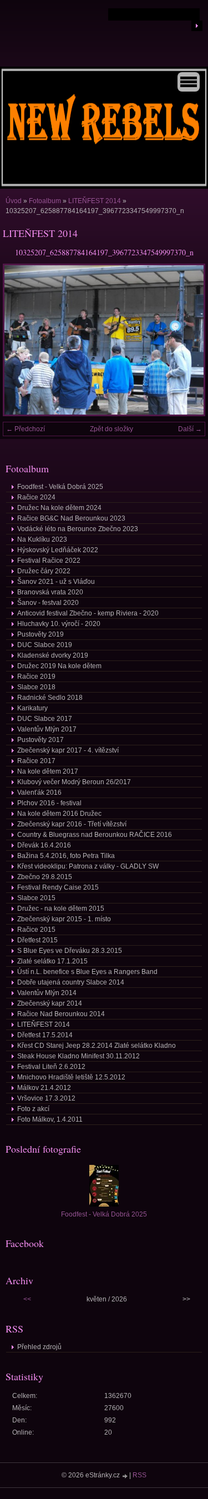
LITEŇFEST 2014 (94, 201)
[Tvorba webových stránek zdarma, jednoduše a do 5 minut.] (125, 1475)
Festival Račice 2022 (48, 560)
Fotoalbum (45, 201)
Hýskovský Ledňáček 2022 (57, 550)
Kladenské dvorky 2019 (52, 655)
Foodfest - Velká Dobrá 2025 (60, 487)
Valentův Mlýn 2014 (47, 993)
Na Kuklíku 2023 (42, 539)
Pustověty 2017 (40, 740)
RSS (139, 1475)
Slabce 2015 (36, 898)
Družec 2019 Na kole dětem (59, 666)
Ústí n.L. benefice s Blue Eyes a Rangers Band (87, 972)
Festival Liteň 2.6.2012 (51, 1067)
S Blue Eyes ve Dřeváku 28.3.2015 (69, 951)
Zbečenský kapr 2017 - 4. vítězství (68, 750)
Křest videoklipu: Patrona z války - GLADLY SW (88, 866)
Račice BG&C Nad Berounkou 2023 (71, 518)
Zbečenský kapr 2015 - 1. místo (64, 919)
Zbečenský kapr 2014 (49, 1003)
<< (27, 1299)
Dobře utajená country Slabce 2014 (70, 982)
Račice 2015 (36, 929)
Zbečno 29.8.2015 (44, 877)
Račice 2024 (36, 497)
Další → (190, 429)
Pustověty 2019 (40, 634)
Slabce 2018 (36, 687)
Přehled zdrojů (39, 1347)
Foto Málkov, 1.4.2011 (50, 1119)
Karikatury (32, 708)
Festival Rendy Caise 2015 (58, 887)
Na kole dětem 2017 (47, 771)
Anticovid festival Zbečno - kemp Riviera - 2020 (88, 613)
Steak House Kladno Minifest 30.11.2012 (78, 1056)
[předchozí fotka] (20, 340)
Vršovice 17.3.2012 (46, 1098)
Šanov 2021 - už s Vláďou (56, 582)
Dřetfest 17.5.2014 (45, 1035)
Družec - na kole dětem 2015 (60, 908)
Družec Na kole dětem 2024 (59, 508)
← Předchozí (25, 429)
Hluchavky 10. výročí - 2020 (58, 624)
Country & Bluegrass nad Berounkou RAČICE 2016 (94, 835)
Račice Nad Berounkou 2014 (61, 1014)
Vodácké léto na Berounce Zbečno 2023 (77, 529)
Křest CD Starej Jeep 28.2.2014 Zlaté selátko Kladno (96, 1045)
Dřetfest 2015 (37, 940)
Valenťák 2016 (39, 792)
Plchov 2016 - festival (49, 803)
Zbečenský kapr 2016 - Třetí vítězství (71, 824)
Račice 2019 (36, 676)
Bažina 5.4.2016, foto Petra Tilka (66, 856)
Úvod (14, 201)
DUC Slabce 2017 (44, 719)
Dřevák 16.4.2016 (44, 845)
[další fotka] (187, 340)
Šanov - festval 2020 (48, 603)
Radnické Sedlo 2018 (50, 697)
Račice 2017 (36, 761)
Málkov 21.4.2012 (44, 1088)
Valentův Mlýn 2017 (47, 729)
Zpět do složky (111, 429)
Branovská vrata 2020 (50, 592)
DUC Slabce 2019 (44, 645)
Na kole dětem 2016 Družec (59, 813)
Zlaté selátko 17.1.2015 (52, 961)
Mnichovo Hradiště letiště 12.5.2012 (71, 1077)
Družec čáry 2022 (43, 571)
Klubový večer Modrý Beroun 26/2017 (74, 782)
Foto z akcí (33, 1109)
